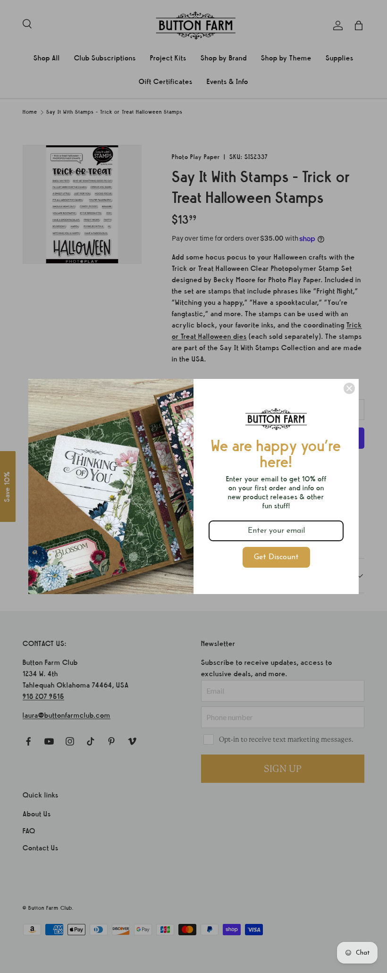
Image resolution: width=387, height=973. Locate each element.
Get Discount (276, 557)
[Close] (349, 388)
